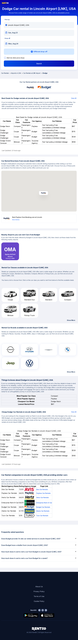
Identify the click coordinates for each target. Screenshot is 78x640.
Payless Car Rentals (43, 493)
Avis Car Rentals (42, 489)
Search (39, 64)
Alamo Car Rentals (42, 511)
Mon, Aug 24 (13, 44)
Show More (71, 320)
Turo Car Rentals (42, 515)
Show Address (15, 219)
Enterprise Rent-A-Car (44, 503)
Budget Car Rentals (43, 507)
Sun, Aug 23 (13, 33)
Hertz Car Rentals (42, 497)
